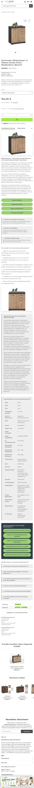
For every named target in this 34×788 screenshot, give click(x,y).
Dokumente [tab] (21, 128)
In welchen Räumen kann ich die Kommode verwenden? (15, 597)
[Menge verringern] (3, 115)
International (18, 604)
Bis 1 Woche (17, 607)
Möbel (8, 74)
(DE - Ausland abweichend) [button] (18, 108)
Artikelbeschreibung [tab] (8, 128)
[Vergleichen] (25, 21)
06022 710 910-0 (5, 769)
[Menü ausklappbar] (2, 1)
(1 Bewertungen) (12, 68)
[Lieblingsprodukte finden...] (31, 6)
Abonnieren (27, 731)
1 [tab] (15, 52)
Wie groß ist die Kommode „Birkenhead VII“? (16, 566)
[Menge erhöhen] (31, 115)
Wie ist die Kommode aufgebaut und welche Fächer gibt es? (15, 572)
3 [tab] (18, 52)
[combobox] (17, 92)
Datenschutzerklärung (10, 724)
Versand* (15, 102)
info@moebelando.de (7, 774)
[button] (25, 1)
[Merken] (29, 21)
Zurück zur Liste (6, 12)
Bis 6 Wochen (24, 607)
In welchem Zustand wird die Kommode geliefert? (17, 591)
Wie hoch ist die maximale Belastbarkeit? (15, 586)
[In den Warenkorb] (2, 17)
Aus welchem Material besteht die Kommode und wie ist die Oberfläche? (17, 579)
